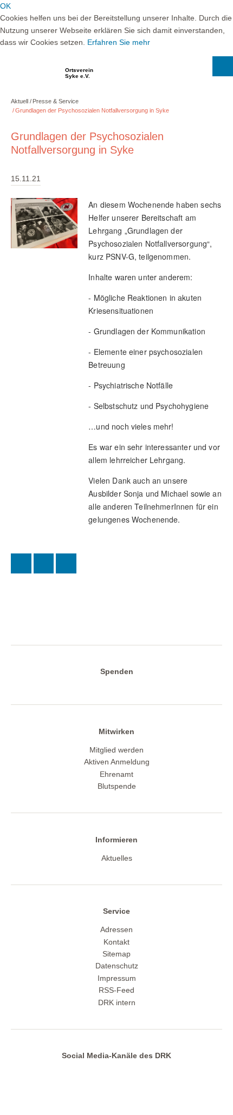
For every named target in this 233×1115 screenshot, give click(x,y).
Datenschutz (116, 965)
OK (5, 6)
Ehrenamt (116, 774)
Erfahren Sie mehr (118, 42)
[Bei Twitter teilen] (21, 563)
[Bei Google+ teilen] (66, 563)
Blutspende (117, 786)
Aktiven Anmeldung (117, 761)
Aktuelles (116, 858)
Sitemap (116, 953)
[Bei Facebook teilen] (44, 563)
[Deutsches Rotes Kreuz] (30, 76)
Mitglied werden (116, 749)
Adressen (116, 929)
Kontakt (116, 942)
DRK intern (116, 1002)
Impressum (117, 978)
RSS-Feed (116, 990)
